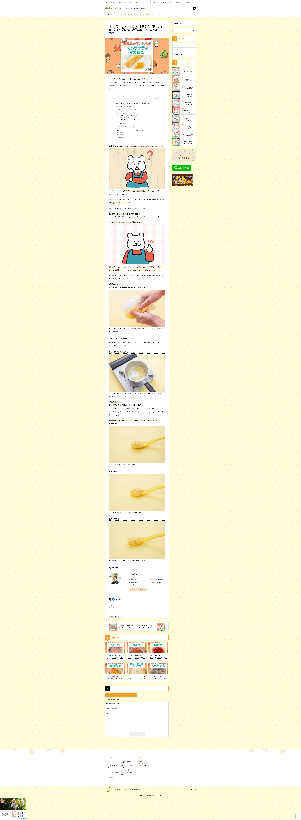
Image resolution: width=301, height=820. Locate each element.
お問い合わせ (190, 2)
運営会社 (141, 761)
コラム (145, 2)
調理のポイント (120, 113)
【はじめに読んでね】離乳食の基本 (126, 761)
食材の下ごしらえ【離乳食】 (126, 766)
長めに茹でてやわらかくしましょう (126, 119)
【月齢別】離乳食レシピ (113, 766)
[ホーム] (105, 14)
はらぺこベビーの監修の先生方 (126, 773)
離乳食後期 (120, 134)
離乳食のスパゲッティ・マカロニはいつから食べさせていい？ (132, 103)
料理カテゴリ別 (178, 54)
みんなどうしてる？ (168, 2)
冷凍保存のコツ (120, 123)
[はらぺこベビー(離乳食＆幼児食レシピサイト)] (111, 8)
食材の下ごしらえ (133, 2)
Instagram (110, 777)
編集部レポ (179, 2)
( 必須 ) (113, 703)
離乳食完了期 (120, 137)
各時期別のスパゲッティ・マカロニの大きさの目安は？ (130, 130)
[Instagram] (192, 789)
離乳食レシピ (122, 2)
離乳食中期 (120, 132)
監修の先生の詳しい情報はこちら (138, 589)
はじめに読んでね (110, 2)
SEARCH (194, 8)
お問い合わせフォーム (144, 763)
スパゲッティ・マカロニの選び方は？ (126, 110)
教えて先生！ (156, 2)
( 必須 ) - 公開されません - (113, 708)
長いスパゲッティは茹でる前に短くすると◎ (128, 115)
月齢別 (176, 45)
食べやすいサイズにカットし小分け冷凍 (127, 126)
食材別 (176, 49)
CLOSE (156, 98)
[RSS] (195, 789)
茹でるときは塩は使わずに (124, 117)
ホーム (110, 761)
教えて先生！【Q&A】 (126, 770)
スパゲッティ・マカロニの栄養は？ (125, 107)
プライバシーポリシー (144, 765)
